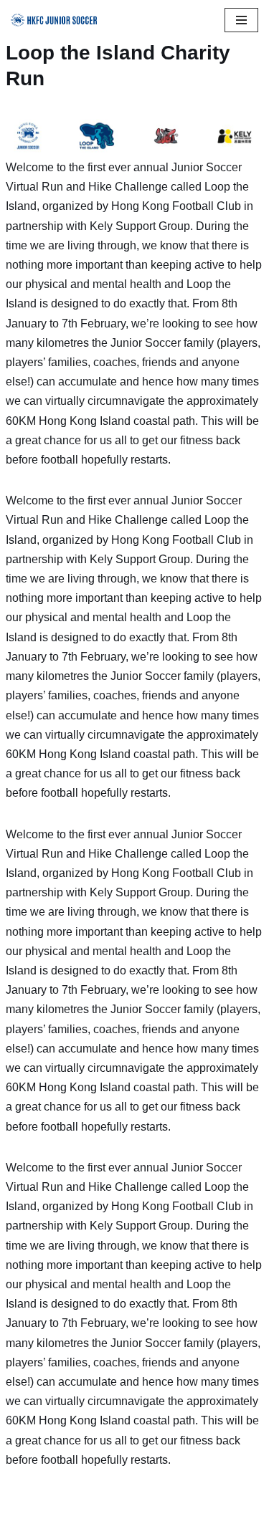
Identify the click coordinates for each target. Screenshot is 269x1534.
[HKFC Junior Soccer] (54, 20)
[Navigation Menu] (241, 20)
